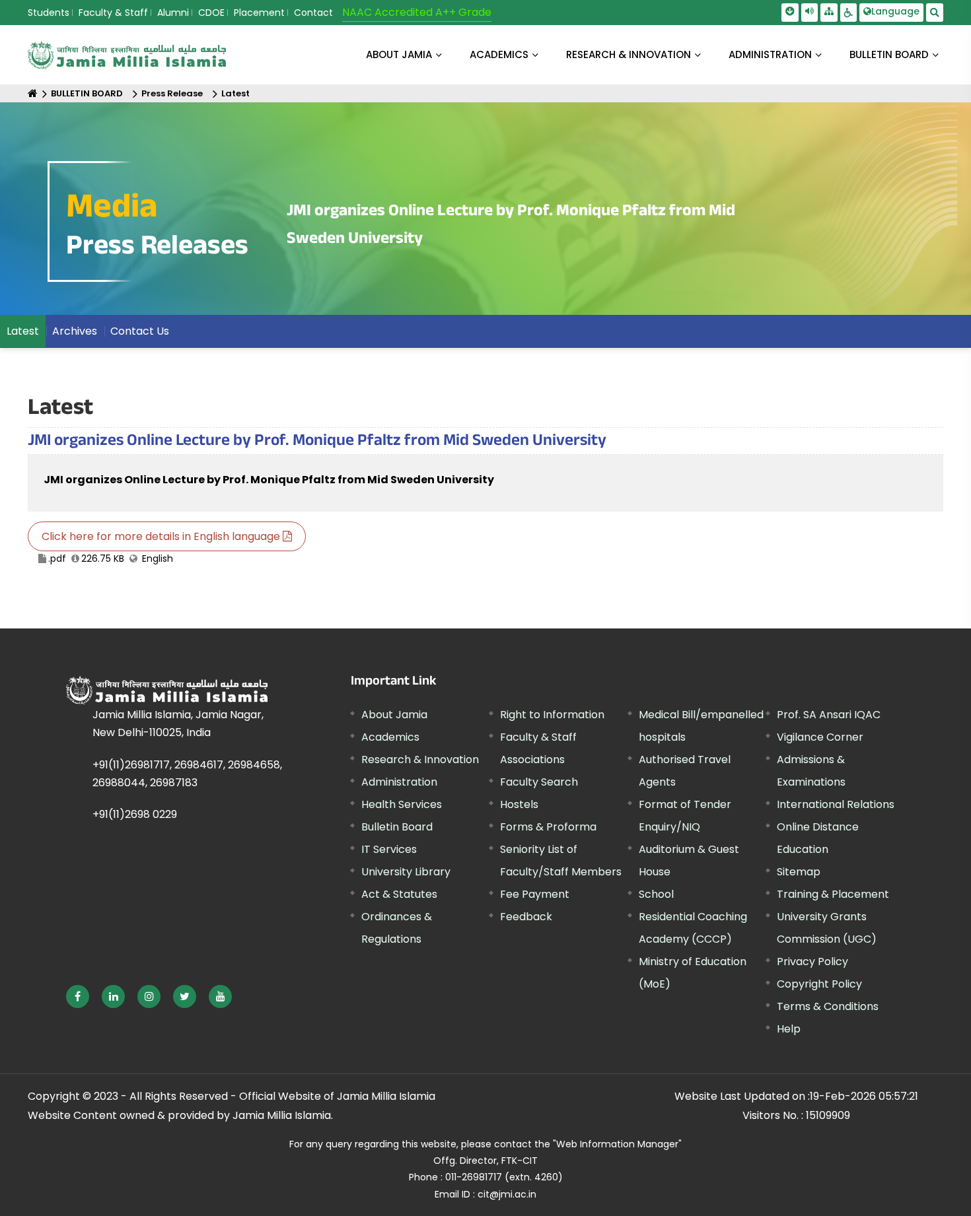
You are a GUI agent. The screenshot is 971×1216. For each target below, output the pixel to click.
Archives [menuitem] (74, 331)
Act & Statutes (399, 894)
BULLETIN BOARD (889, 54)
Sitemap (798, 871)
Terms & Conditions (828, 1006)
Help (789, 1028)
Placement (259, 12)
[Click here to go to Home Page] (127, 55)
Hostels (519, 804)
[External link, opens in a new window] (77, 996)
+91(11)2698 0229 (134, 814)
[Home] (33, 93)
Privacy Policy (812, 961)
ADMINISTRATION (770, 54)
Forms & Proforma (548, 826)
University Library (405, 871)
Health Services (401, 804)
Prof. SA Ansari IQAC (829, 714)
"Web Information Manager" (617, 1144)
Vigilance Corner (820, 737)
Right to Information (552, 714)
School (656, 894)
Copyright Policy (819, 984)
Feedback (526, 916)
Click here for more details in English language (162, 536)
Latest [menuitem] (23, 331)
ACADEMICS (499, 54)
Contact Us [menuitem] (139, 331)
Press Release (172, 93)
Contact (313, 12)
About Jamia (399, 54)
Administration (399, 782)
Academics (390, 737)
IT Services (389, 849)
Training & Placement (833, 894)
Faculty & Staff (113, 12)
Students (48, 12)
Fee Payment (534, 894)
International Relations (835, 804)
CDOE (211, 12)
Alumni (173, 12)
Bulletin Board (397, 826)
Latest (235, 93)
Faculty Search (539, 782)
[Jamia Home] (167, 690)
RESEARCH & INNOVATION (628, 54)
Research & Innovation (420, 759)
